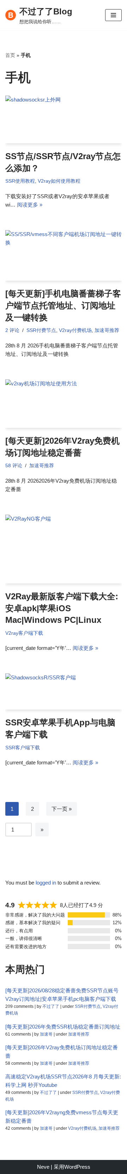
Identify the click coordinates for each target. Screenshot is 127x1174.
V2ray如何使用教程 (59, 181)
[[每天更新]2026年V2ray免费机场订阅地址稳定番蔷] (63, 403)
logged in (46, 883)
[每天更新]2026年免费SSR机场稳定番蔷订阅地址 (62, 1027)
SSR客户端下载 (22, 747)
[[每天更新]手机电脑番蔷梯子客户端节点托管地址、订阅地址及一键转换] (63, 255)
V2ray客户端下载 (24, 633)
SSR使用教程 (20, 181)
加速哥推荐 (107, 330)
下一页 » (62, 809)
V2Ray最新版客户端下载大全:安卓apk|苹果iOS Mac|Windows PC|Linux (61, 608)
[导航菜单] (113, 15)
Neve (43, 1167)
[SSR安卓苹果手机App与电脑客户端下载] (63, 691)
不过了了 (50, 1006)
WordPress (77, 1167)
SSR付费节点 (41, 330)
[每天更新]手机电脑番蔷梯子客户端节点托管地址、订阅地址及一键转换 (63, 305)
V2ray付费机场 (75, 330)
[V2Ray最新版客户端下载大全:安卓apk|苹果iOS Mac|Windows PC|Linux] (63, 549)
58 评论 (13, 465)
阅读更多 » (29, 205)
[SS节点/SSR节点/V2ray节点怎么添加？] (63, 119)
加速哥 (46, 1034)
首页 (10, 55)
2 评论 (12, 330)
